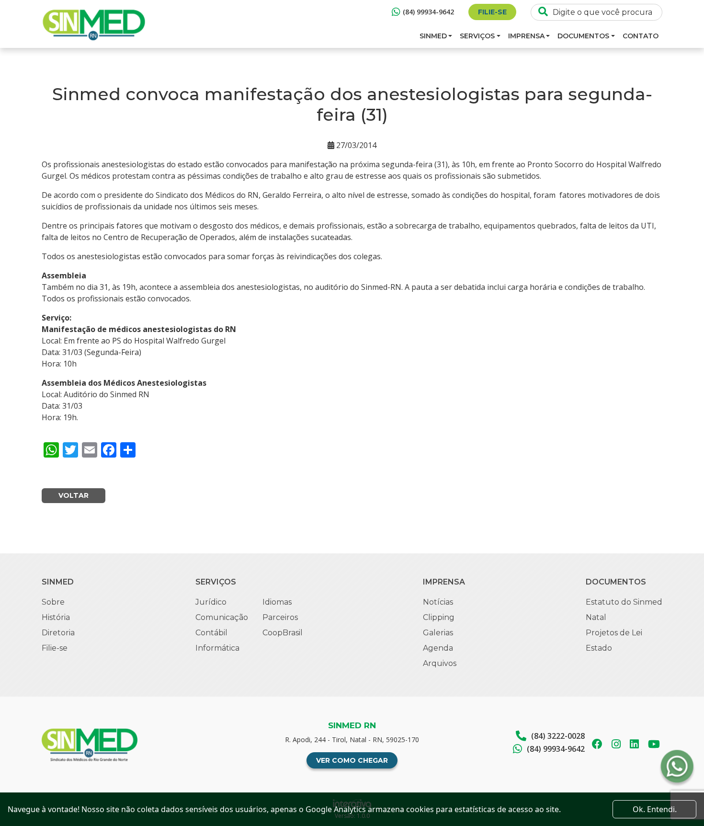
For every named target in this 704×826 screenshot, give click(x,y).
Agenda (438, 648)
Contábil (211, 632)
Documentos (583, 36)
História (56, 617)
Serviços (477, 36)
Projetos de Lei (614, 632)
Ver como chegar (352, 760)
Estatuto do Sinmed (624, 602)
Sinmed (433, 36)
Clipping (438, 617)
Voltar (73, 495)
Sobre (53, 602)
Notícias (438, 602)
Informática (217, 648)
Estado (599, 648)
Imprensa (526, 36)
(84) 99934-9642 (428, 11)
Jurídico (211, 602)
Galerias (438, 632)
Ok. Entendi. (655, 809)
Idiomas (277, 602)
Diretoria (58, 632)
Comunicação (221, 617)
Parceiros (280, 617)
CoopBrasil (282, 632)
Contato (641, 36)
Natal (596, 617)
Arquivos (439, 663)
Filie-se (492, 12)
